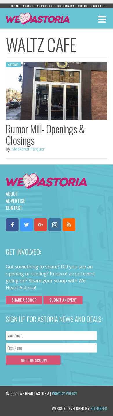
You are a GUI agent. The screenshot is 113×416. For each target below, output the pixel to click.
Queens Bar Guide (72, 6)
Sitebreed (98, 408)
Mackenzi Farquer (28, 149)
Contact (98, 6)
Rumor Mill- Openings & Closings (45, 134)
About (28, 6)
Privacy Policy (64, 393)
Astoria (13, 64)
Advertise (45, 6)
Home (15, 6)
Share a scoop (24, 300)
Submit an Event (63, 300)
